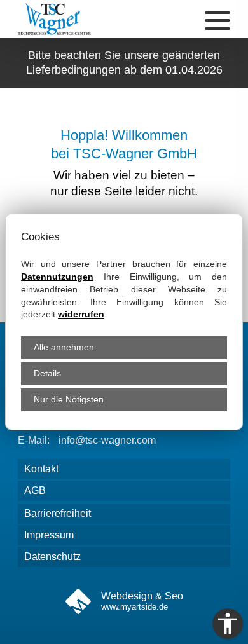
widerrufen (81, 314)
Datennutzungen (57, 276)
